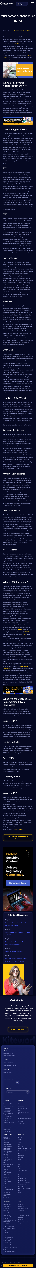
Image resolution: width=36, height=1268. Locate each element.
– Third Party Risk (9, 1251)
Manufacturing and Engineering (23, 1113)
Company (4, 1262)
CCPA (25, 634)
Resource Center (8, 1204)
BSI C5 (20, 1137)
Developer (6, 1210)
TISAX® (20, 1193)
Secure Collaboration (7, 1172)
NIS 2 (19, 1176)
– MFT (5, 1230)
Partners (20, 1213)
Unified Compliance (6, 1186)
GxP (19, 1164)
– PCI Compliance (8, 1237)
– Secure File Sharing (9, 1245)
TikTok (17, 1082)
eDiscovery (21, 1155)
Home (4, 30)
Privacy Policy (12, 1262)
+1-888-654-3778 (8, 1063)
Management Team (23, 1208)
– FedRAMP (6, 1224)
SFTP (4, 1183)
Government (21, 1104)
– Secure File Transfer (10, 1247)
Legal (19, 1110)
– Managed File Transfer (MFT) (7, 1117)
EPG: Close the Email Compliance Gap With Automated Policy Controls (8, 1154)
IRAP (19, 1168)
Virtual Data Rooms (7, 1195)
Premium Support (8, 1131)
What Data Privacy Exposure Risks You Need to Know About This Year (16, 960)
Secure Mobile (7, 1181)
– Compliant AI (7, 1108)
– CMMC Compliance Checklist (8, 1217)
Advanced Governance (6, 1138)
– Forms (5, 1120)
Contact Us (21, 1206)
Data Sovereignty (23, 1151)
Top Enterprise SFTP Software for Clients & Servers (17, 933)
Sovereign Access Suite (10, 1124)
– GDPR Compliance (8, 1226)
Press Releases (7, 1213)
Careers (20, 1219)
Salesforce (6, 1129)
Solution (10, 1260)
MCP (4, 1163)
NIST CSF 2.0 (22, 1180)
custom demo (18, 829)
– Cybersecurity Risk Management (9, 1221)
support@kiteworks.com (9, 1065)
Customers (6, 1208)
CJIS (19, 1140)
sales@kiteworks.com (9, 1055)
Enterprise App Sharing (7, 1160)
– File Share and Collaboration (8, 1114)
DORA (19, 1153)
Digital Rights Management (7, 1149)
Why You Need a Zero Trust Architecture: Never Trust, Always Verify (17, 943)
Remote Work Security (6, 1168)
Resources (17, 1260)
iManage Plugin (7, 1127)
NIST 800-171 (22, 1178)
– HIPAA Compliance (9, 1228)
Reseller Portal (8, 1072)
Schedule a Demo (18, 1029)
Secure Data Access (6, 1175)
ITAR (19, 1174)
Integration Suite (8, 1122)
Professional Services (24, 1118)
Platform (4, 1260)
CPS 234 (20, 1146)
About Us (20, 1204)
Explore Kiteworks (18, 1265)
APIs (4, 1141)
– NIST (5, 1235)
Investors (21, 1210)
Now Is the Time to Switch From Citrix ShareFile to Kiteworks (16, 924)
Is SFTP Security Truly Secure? (14, 951)
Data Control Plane (9, 1104)
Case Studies (7, 1206)
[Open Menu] (32, 3)
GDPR (19, 1162)
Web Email (6, 1198)
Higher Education (23, 1116)
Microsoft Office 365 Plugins (8, 1165)
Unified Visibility (6, 1191)
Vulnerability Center (24, 1222)
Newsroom (20, 1217)
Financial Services (23, 1108)
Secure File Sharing (6, 1178)
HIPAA (20, 629)
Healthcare (21, 1106)
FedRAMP (20, 1157)
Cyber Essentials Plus (24, 1148)
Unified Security (8, 1189)
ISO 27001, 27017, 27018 (23, 1171)
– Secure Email (7, 1242)
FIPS (19, 1159)
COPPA (19, 1144)
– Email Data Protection (7, 1111)
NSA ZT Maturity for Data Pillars (24, 1183)
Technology (21, 1123)
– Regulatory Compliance (7, 1239)
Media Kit (21, 1224)
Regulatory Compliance (24, 1188)
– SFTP (5, 1249)
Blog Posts (6, 1215)
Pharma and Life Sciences (23, 1120)
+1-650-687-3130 (8, 1053)
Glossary (10, 30)
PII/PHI (17, 44)
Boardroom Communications (7, 1143)
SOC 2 (19, 1190)
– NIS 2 (5, 1233)
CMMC (19, 1142)
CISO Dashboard (7, 1146)
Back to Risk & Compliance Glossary (18, 837)
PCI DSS (26, 632)
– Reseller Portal (23, 1215)
